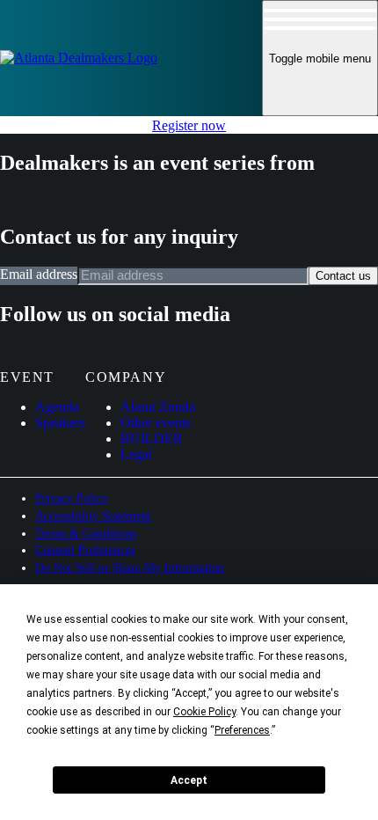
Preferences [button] (242, 730)
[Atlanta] (78, 57)
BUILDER (151, 438)
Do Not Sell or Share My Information (129, 568)
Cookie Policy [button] (204, 712)
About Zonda (157, 406)
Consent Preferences (85, 550)
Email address (38, 274)
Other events (155, 422)
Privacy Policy (71, 498)
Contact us (343, 275)
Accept (189, 780)
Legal (136, 454)
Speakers (60, 422)
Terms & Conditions (85, 533)
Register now (189, 125)
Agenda (57, 406)
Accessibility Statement (93, 516)
